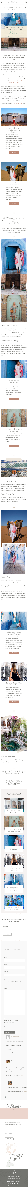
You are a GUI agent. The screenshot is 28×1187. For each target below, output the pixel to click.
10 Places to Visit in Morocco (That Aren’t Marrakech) (14, 634)
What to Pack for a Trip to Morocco (14, 430)
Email (6, 964)
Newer (8, 1097)
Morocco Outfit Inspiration (14, 381)
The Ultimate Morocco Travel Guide (14, 811)
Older (21, 1097)
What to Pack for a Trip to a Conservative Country (14, 130)
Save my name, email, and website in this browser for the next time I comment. (14, 983)
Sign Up (7, 934)
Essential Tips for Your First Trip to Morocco (14, 684)
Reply (22, 1053)
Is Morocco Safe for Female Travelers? (14, 184)
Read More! (14, 152)
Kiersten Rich (17, 1082)
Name (5, 957)
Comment (6, 988)
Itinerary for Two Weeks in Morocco (14, 908)
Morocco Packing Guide (17, 103)
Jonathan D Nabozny (17, 1036)
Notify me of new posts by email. (13, 1028)
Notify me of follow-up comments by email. (11, 1021)
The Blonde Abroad (14, 2)
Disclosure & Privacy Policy (14, 1181)
